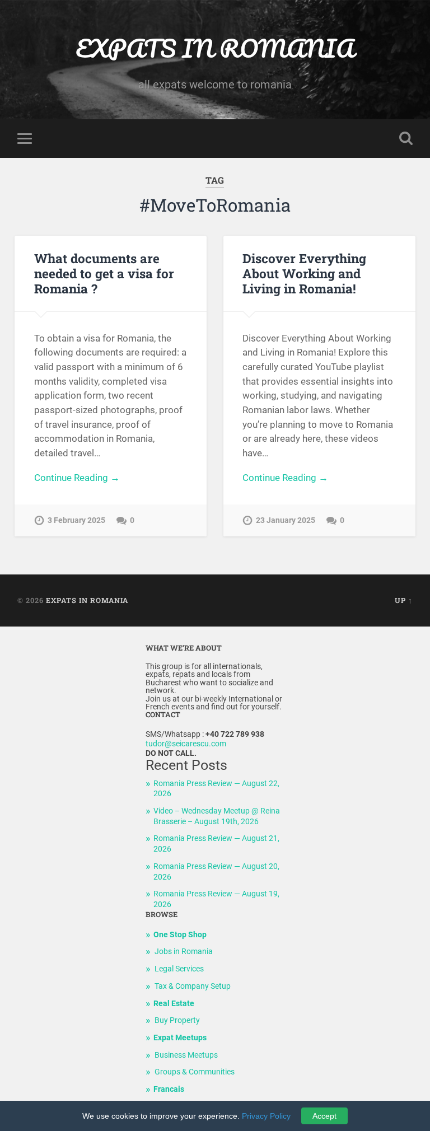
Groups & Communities (195, 1072)
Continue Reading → (77, 477)
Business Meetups (186, 1055)
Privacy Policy (266, 1115)
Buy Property (177, 1020)
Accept (324, 1115)
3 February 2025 (76, 520)
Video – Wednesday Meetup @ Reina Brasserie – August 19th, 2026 (216, 816)
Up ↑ (404, 600)
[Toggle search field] (406, 138)
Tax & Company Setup (193, 986)
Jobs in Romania (184, 951)
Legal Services (179, 969)
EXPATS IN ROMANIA (215, 48)
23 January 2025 (285, 520)
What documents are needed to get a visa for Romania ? (104, 273)
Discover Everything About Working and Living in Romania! (304, 273)
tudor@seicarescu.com (186, 744)
